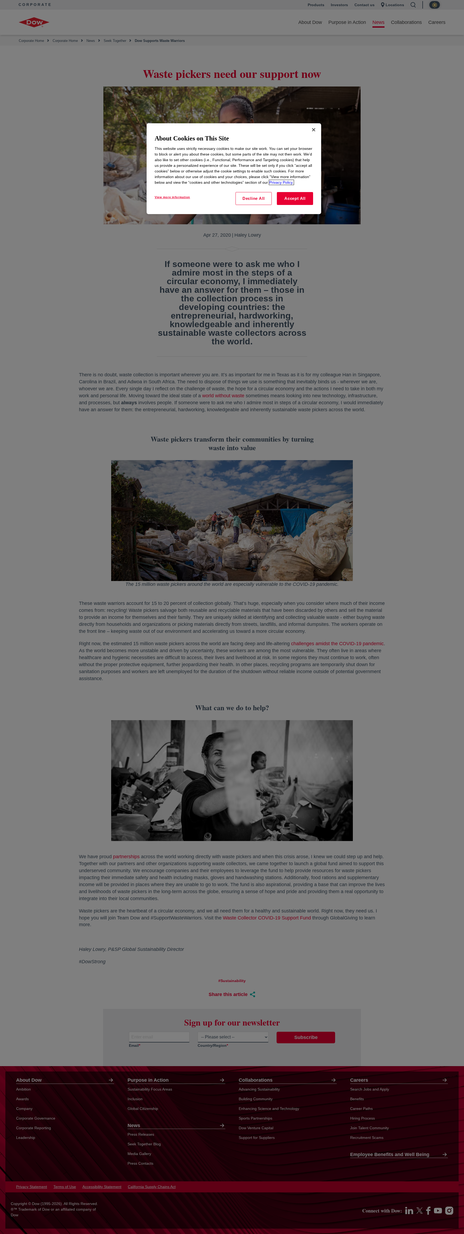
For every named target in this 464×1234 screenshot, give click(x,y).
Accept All (295, 198)
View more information (172, 197)
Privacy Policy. (281, 182)
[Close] (314, 130)
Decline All (253, 198)
